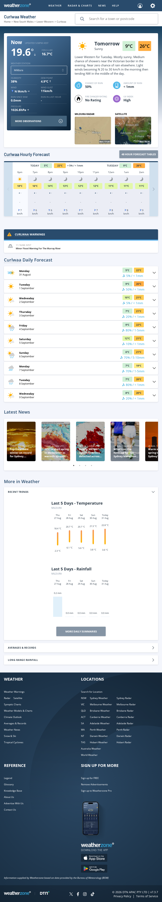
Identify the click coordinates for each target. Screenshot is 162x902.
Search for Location (91, 691)
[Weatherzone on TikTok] (92, 894)
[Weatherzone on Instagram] (85, 894)
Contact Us (10, 809)
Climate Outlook (13, 717)
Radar (7, 698)
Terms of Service (147, 896)
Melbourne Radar (126, 704)
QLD (83, 710)
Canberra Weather (100, 717)
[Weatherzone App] (94, 840)
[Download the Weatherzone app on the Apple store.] (94, 858)
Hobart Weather (99, 742)
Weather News (12, 729)
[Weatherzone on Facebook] (78, 894)
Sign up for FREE (90, 778)
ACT (83, 717)
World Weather (89, 755)
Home (7, 21)
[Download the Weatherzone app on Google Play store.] (94, 869)
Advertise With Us (14, 803)
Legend (8, 778)
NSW (83, 698)
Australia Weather (91, 748)
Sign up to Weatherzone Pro (96, 790)
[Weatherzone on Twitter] (71, 894)
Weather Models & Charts (18, 710)
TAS (83, 742)
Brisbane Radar (125, 710)
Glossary (9, 784)
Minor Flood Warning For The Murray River (38, 248)
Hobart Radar (124, 742)
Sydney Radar (124, 698)
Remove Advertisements (94, 784)
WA (83, 729)
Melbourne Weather (101, 704)
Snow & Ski (10, 736)
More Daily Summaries (81, 631)
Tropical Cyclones (13, 742)
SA (82, 723)
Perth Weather (98, 729)
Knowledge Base (13, 790)
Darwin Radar (124, 736)
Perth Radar (123, 729)
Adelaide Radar (125, 723)
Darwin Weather (99, 736)
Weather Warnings (14, 691)
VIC (83, 704)
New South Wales (24, 21)
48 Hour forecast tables (139, 154)
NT (82, 736)
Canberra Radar (125, 717)
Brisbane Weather (100, 710)
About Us (9, 797)
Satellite (17, 698)
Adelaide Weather (100, 723)
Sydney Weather (99, 698)
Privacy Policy (122, 896)
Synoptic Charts (12, 704)
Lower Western (45, 21)
